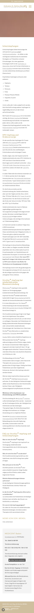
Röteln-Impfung (15, 118)
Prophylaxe (13, 52)
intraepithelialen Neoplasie (11, 183)
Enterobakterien (20, 298)
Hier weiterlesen (8, 521)
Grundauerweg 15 (10, 537)
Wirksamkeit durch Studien (14, 308)
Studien (5, 337)
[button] (3, 610)
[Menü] (30, 6)
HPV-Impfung (12, 142)
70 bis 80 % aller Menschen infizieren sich (15, 165)
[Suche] (25, 6)
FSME (4, 105)
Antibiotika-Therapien (10, 333)
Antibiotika (15, 363)
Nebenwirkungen (22, 379)
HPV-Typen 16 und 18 (24, 196)
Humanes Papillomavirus (10, 145)
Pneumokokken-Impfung (10, 127)
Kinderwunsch (16, 116)
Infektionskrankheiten (9, 54)
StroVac (8, 288)
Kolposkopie (7, 216)
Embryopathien (7, 68)
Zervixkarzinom (7, 147)
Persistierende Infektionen (22, 178)
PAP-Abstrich (23, 270)
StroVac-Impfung (24, 398)
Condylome (19, 239)
